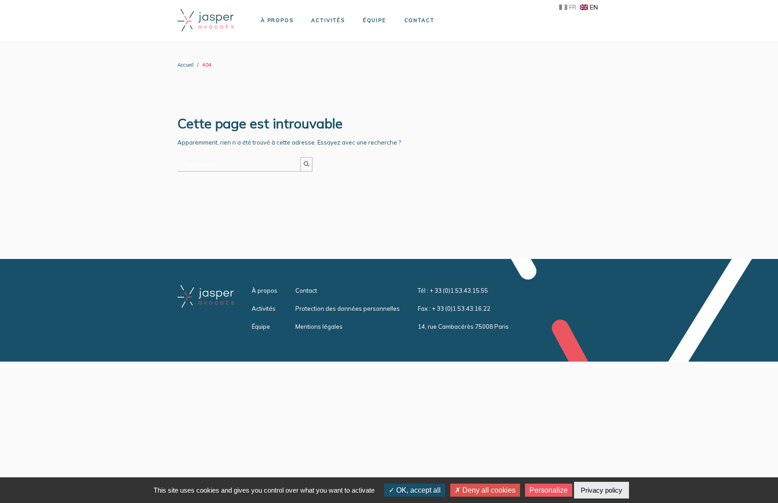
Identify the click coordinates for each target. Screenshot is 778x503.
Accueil (185, 65)
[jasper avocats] (205, 19)
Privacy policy (601, 490)
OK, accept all (417, 490)
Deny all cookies (488, 490)
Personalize (548, 490)
